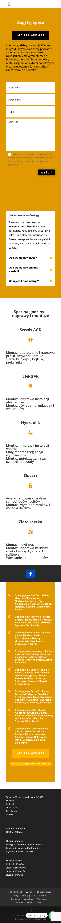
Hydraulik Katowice (15, 828)
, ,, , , (30, 357)
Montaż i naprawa (20, 399)
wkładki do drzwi (19, 508)
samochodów (16, 501)
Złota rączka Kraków (16, 867)
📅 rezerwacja (44, 891)
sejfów (35, 501)
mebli (39, 544)
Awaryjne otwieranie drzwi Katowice (24, 844)
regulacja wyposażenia (24, 453)
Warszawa (42, 899)
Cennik (9, 814)
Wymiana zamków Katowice (19, 851)
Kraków (42, 895)
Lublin (39, 902)
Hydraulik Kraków (15, 864)
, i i (28, 503)
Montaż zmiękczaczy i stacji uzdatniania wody (27, 460)
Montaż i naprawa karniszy (27, 548)
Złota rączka (12, 807)
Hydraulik (30, 422)
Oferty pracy (28, 895)
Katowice (15, 899)
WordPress (40, 919)
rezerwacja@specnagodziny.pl (31, 764)
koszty (15, 895)
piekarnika (14, 362)
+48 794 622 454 (30, 35)
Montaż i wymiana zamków (27, 504)
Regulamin (11, 811)
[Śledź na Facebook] (30, 574)
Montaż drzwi (16, 544)
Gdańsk (19, 902)
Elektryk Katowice (15, 831)
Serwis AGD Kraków (15, 871)
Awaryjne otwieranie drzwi (27, 498)
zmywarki (24, 355)
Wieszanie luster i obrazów (27, 557)
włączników (15, 408)
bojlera (37, 359)
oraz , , (27, 551)
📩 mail (29, 891)
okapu (25, 359)
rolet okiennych (18, 551)
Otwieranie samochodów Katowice (23, 848)
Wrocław (28, 899)
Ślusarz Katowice (14, 841)
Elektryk (30, 376)
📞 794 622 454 (14, 891)
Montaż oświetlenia (21, 405)
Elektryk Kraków (14, 860)
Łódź (29, 902)
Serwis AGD (30, 329)
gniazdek (45, 405)
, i (30, 404)
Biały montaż (16, 452)
